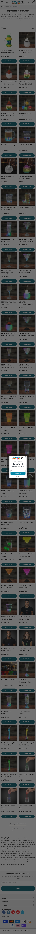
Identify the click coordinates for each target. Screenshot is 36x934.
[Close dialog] (25, 456)
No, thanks (18, 476)
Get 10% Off (17, 473)
